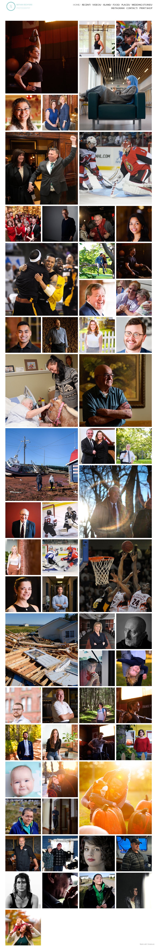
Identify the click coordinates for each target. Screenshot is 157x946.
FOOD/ (116, 4)
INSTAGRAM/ (118, 8)
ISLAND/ (107, 4)
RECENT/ (86, 4)
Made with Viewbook (147, 944)
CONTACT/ (132, 8)
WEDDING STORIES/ (142, 4)
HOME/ (76, 4)
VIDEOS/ (96, 4)
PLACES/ (125, 4)
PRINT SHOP (145, 8)
